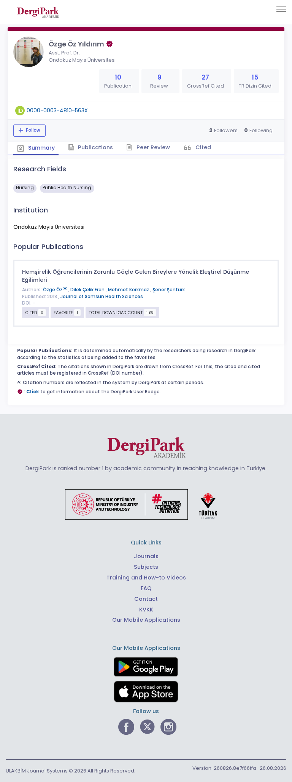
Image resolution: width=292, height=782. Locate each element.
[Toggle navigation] (281, 9)
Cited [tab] (202, 147)
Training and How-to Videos (146, 577)
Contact (146, 599)
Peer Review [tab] (152, 147)
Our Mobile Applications (146, 620)
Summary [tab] (41, 148)
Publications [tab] (94, 147)
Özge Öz (53, 290)
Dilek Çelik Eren (88, 290)
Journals (146, 556)
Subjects (146, 567)
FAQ (146, 588)
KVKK (146, 609)
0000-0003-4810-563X (57, 110)
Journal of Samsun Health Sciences (101, 297)
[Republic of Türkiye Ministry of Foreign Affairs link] (146, 504)
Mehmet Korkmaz (129, 290)
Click (32, 392)
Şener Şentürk (168, 290)
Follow (32, 130)
